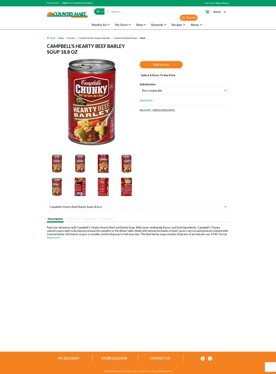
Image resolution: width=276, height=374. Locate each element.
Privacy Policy (130, 371)
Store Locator (114, 358)
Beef (142, 38)
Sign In (66, 2)
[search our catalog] (107, 11)
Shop (61, 38)
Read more (53, 237)
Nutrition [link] (72, 218)
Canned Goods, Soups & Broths (94, 38)
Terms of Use (144, 371)
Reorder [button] (191, 17)
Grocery (71, 38)
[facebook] (203, 359)
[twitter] (210, 359)
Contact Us (160, 358)
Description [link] (55, 218)
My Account (53, 2)
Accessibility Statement (162, 371)
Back (52, 38)
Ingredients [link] (89, 218)
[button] (57, 164)
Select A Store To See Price (158, 75)
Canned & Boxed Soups (125, 38)
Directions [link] (107, 218)
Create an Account (83, 2)
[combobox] (99, 11)
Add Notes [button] (146, 100)
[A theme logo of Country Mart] (67, 9)
